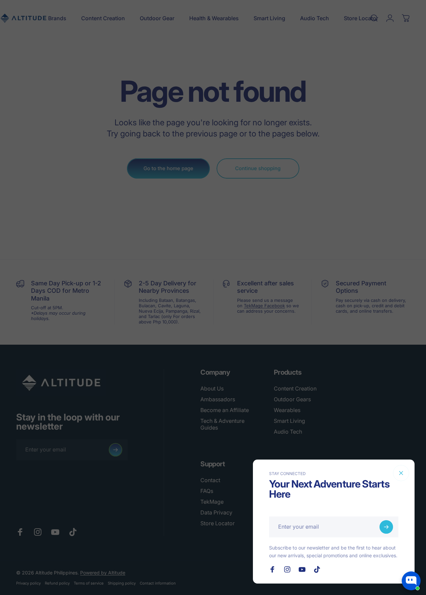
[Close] (401, 473)
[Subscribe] (386, 527)
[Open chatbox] (411, 580)
